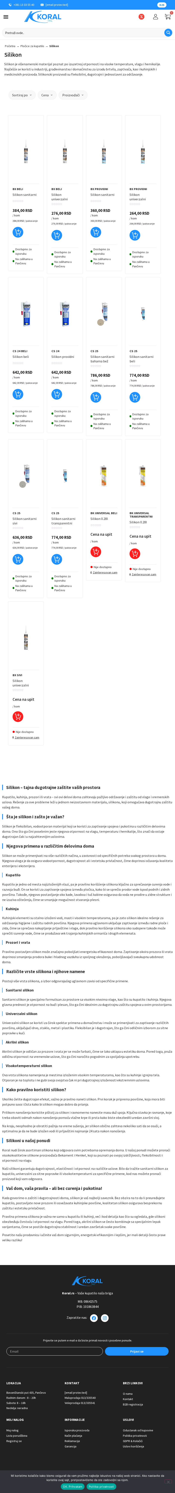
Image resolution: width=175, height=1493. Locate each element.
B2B (161, 5)
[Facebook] (94, 1318)
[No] (168, 1481)
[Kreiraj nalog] (155, 17)
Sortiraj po (20, 95)
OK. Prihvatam (72, 1486)
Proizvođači (71, 95)
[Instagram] (105, 1318)
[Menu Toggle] (6, 16)
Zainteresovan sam (105, 572)
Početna (10, 46)
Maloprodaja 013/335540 (80, 1398)
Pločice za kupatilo (32, 46)
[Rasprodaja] (141, 17)
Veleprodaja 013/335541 (80, 1403)
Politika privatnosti (101, 1486)
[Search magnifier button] (168, 33)
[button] (18, 234)
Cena (45, 95)
